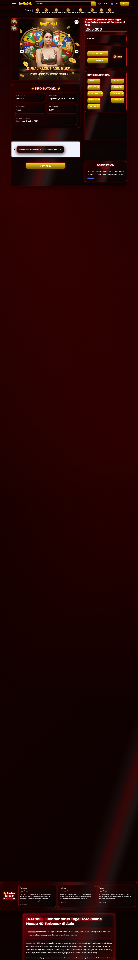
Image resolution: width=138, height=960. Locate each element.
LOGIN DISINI (98, 60)
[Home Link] (25, 4)
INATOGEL (45, 166)
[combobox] (63, 4)
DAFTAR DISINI (97, 54)
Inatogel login (31, 943)
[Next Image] (76, 51)
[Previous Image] (22, 51)
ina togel (37, 958)
